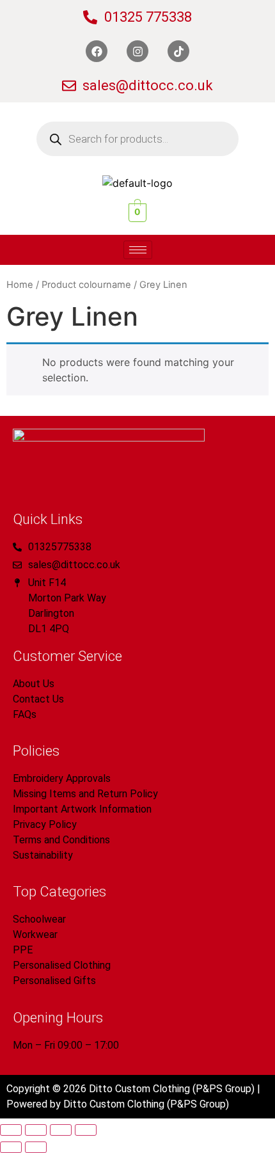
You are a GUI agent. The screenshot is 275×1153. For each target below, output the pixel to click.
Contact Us (38, 699)
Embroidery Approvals (62, 778)
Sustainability (43, 855)
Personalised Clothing (62, 965)
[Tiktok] (178, 51)
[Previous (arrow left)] (11, 1147)
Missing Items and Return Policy (85, 794)
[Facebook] (96, 51)
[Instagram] (137, 51)
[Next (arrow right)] (36, 1147)
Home (19, 284)
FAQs (24, 714)
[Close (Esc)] (86, 1130)
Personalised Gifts (54, 980)
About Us (33, 684)
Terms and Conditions (61, 840)
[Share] (61, 1130)
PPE (23, 950)
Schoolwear (39, 919)
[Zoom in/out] (11, 1130)
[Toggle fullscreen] (36, 1130)
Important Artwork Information (82, 809)
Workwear (35, 934)
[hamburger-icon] (137, 250)
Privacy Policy (45, 824)
